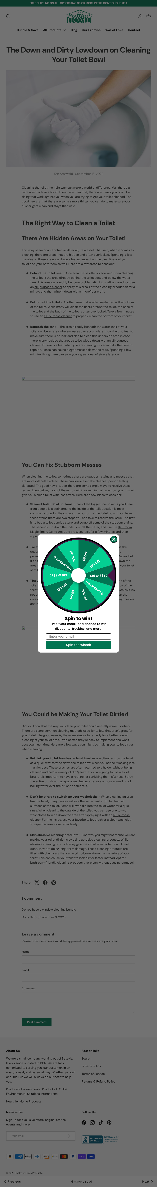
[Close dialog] (113, 539)
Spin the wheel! (78, 645)
